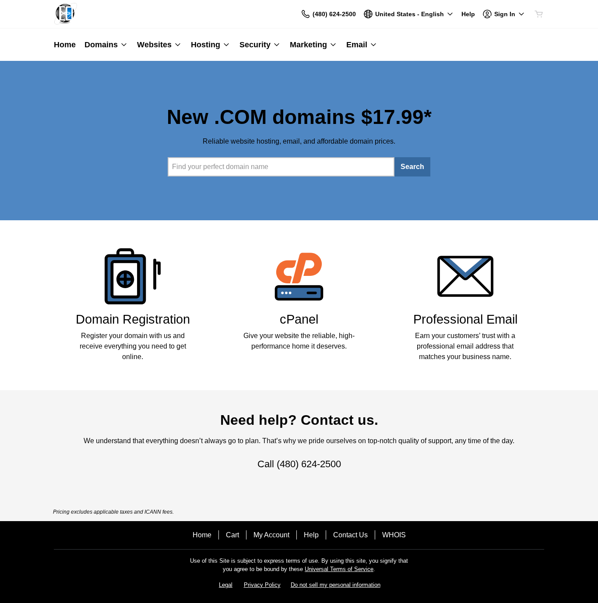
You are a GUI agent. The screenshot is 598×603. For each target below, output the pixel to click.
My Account (271, 535)
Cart (232, 535)
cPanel (299, 319)
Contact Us (350, 535)
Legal (225, 585)
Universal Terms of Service (339, 569)
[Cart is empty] (539, 14)
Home (202, 535)
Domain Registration (133, 319)
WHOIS (394, 535)
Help (311, 535)
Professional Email (465, 319)
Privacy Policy (262, 585)
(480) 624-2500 (309, 463)
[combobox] (281, 167)
